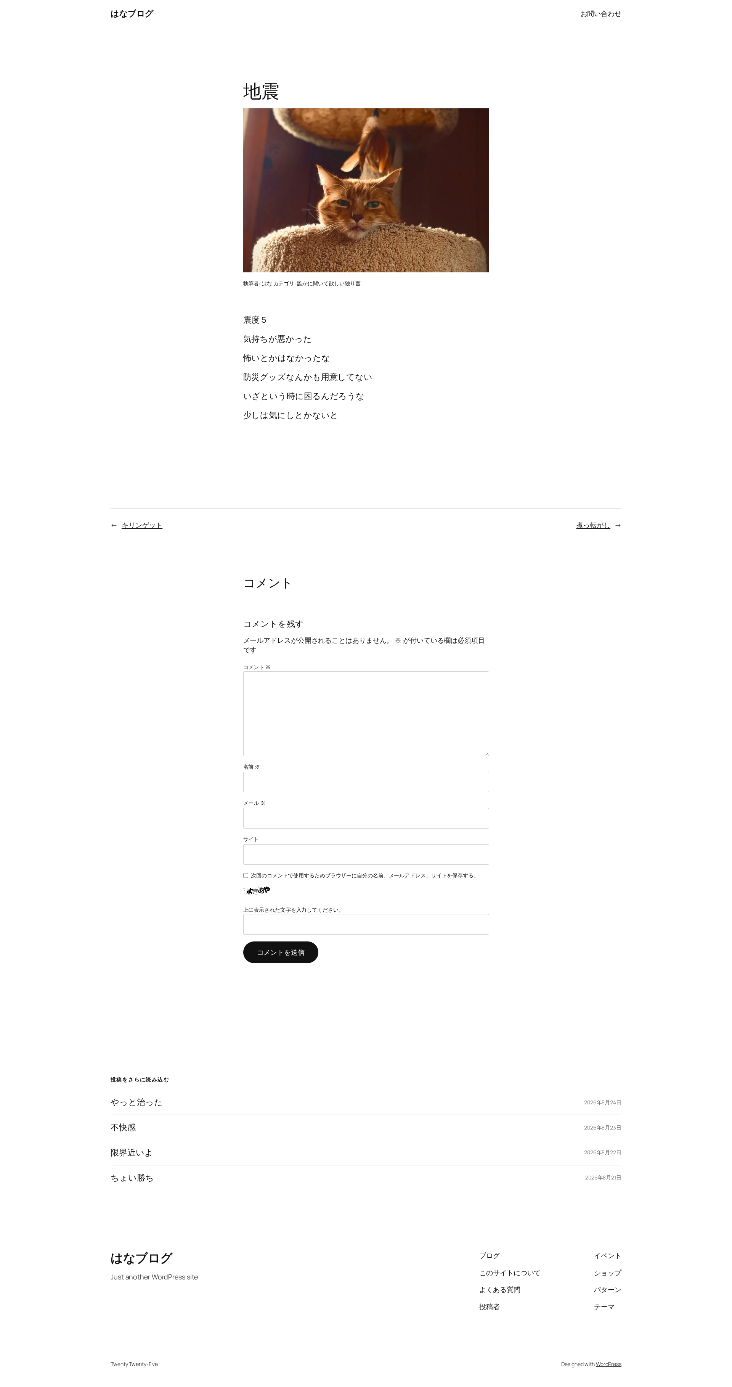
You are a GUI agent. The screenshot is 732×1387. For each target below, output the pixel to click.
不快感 (123, 1127)
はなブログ (132, 13)
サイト (251, 839)
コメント (257, 667)
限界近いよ (132, 1152)
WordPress (608, 1364)
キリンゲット (142, 524)
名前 (251, 766)
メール (254, 802)
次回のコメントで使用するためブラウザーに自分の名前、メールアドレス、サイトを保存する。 (365, 875)
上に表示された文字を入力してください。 (293, 909)
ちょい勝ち (132, 1178)
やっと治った (136, 1102)
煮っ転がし (593, 524)
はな (267, 283)
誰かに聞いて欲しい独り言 (329, 283)
